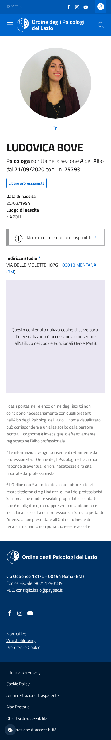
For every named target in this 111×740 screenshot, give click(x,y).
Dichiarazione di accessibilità (31, 729)
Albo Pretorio (18, 706)
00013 (68, 265)
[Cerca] (100, 25)
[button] (15, 7)
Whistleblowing (21, 640)
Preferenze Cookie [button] (23, 647)
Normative (16, 633)
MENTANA (86, 265)
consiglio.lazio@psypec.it (39, 590)
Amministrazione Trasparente (32, 695)
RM (10, 271)
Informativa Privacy (23, 672)
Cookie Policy (18, 683)
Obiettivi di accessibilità (26, 718)
